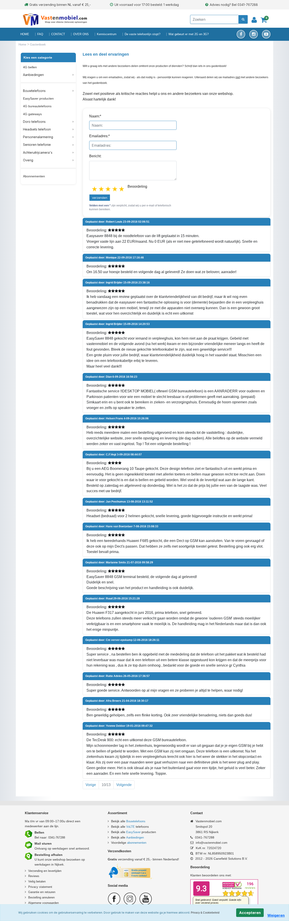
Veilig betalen (37, 881)
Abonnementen (34, 176)
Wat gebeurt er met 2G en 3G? (188, 34)
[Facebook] (241, 34)
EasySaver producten (38, 98)
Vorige (91, 785)
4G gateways (32, 114)
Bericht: (95, 156)
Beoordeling (137, 186)
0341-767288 (56, 837)
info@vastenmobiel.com (211, 842)
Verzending (35, 871)
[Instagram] (253, 34)
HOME (24, 34)
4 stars (115, 189)
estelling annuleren (42, 897)
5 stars (122, 189)
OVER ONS (81, 34)
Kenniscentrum (107, 34)
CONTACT (58, 34)
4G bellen (30, 67)
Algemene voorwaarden (43, 903)
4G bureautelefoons (37, 106)
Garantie (33, 892)
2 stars (101, 189)
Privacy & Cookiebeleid (205, 912)
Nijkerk (59, 864)
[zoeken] (243, 19)
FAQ (40, 34)
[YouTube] (266, 34)
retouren (50, 892)
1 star (94, 189)
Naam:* (95, 116)
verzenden (99, 197)
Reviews (33, 876)
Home (23, 44)
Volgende (124, 785)
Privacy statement (40, 887)
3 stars (108, 189)
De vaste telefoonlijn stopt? (142, 34)
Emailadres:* (99, 136)
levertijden (54, 871)
